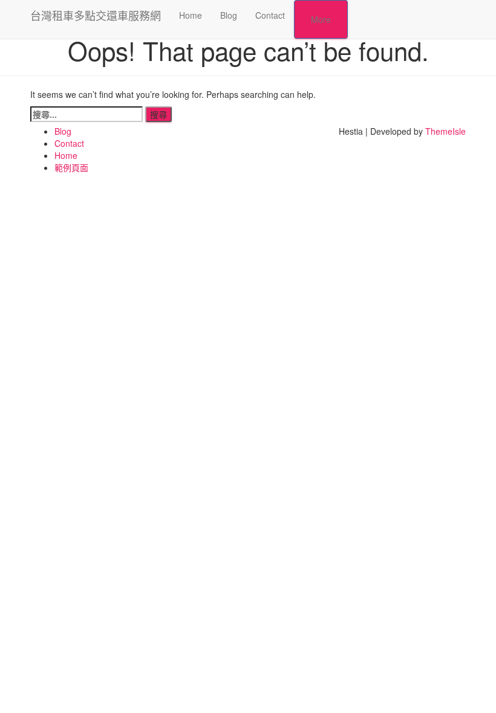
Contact (270, 15)
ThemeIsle (445, 131)
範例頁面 (71, 167)
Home (190, 15)
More (321, 19)
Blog (228, 15)
